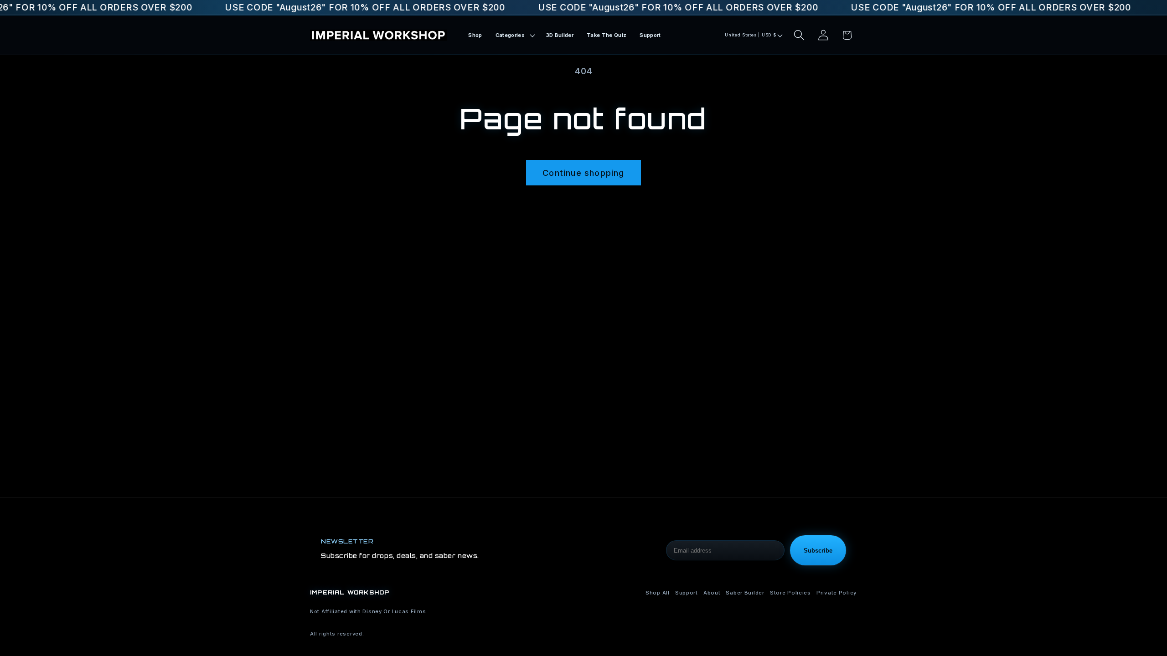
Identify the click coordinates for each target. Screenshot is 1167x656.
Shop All (657, 592)
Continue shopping (583, 173)
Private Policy (836, 592)
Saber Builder (745, 592)
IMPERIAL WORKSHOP (349, 592)
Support (686, 592)
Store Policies (790, 592)
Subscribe (818, 550)
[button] (514, 35)
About (712, 592)
